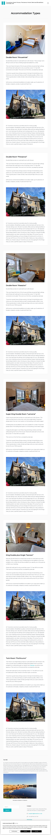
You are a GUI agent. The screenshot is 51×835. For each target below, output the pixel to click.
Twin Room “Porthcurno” (16, 658)
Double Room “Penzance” (16, 157)
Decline (25, 831)
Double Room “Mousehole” (17, 57)
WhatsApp (29, 819)
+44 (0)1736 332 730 (33, 816)
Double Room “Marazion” (16, 285)
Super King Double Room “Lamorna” (21, 414)
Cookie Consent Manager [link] (7, 823)
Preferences (14, 831)
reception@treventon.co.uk (35, 813)
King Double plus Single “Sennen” (19, 555)
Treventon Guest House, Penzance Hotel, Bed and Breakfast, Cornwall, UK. (24, 3)
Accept (36, 831)
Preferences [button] (29, 828)
